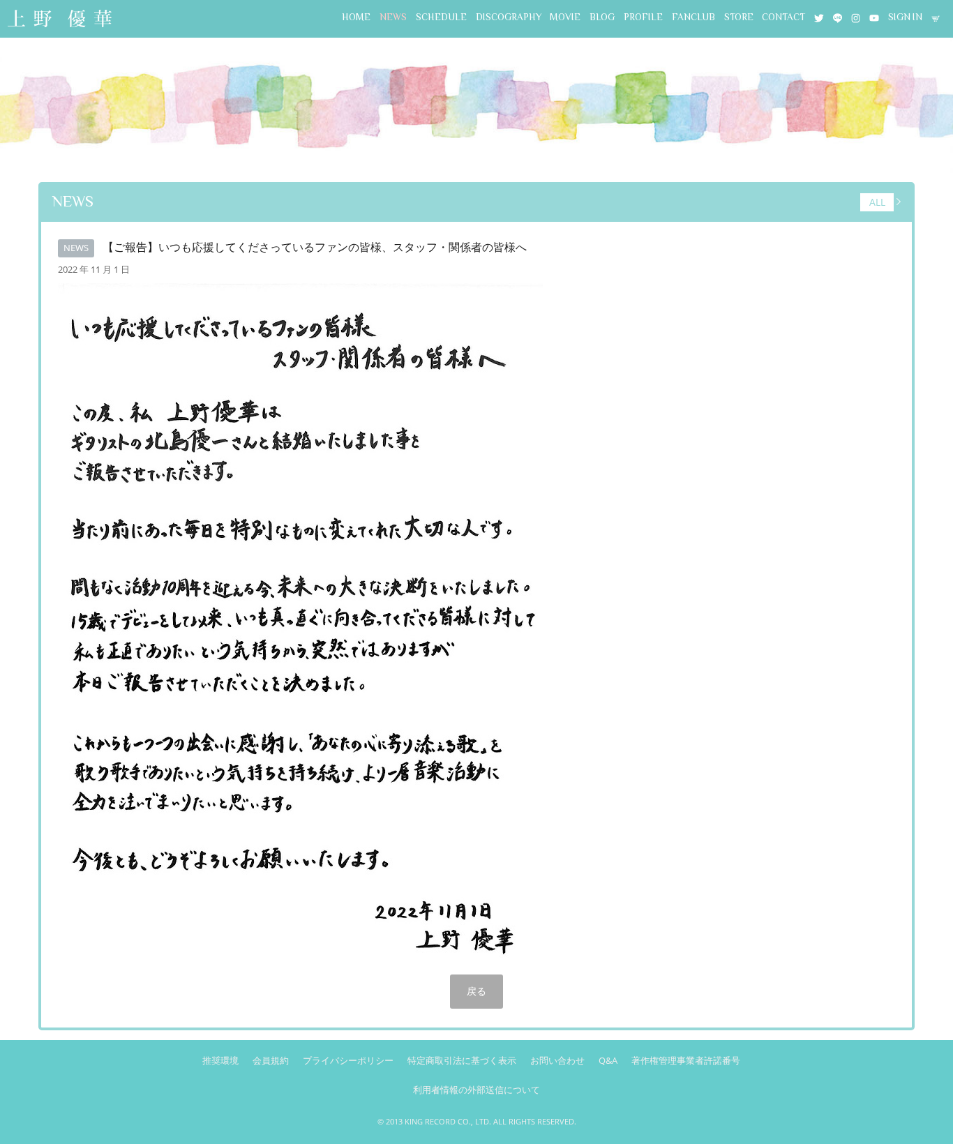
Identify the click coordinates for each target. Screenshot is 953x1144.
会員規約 (271, 1060)
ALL (877, 202)
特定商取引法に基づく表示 (461, 1060)
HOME (356, 17)
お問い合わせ (557, 1060)
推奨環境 (220, 1060)
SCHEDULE (441, 17)
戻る (476, 991)
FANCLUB (693, 17)
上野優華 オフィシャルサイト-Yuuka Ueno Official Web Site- (59, 20)
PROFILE (643, 17)
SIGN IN (905, 17)
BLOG (602, 17)
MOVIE (565, 17)
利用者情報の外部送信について (476, 1089)
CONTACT (783, 17)
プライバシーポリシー (348, 1060)
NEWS (393, 17)
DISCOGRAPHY (508, 17)
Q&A (608, 1060)
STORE (738, 17)
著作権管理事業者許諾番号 (685, 1060)
